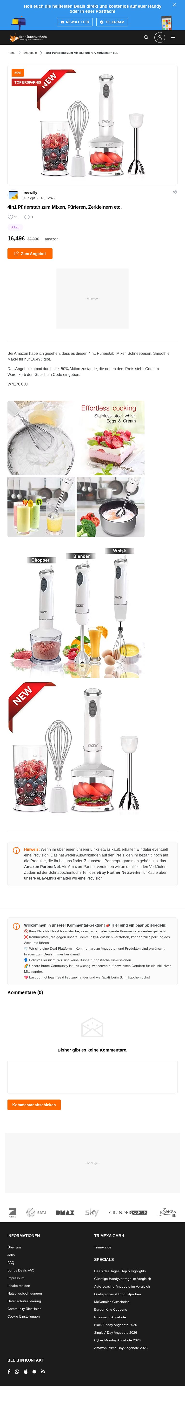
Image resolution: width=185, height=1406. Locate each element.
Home (11, 53)
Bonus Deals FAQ (20, 1270)
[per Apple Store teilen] (26, 1371)
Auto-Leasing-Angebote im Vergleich (122, 1286)
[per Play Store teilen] (34, 1371)
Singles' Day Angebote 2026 (115, 1332)
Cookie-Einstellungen (23, 1316)
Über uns (14, 1247)
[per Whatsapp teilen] (17, 1371)
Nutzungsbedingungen (24, 1293)
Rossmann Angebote (110, 1317)
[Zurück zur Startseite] (28, 37)
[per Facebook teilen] (8, 1371)
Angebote (30, 53)
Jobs (11, 1255)
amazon (52, 239)
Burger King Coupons (110, 1309)
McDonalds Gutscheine (112, 1302)
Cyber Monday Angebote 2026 (117, 1340)
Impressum (16, 1278)
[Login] (159, 37)
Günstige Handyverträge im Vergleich (122, 1279)
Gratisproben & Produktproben (117, 1294)
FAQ (10, 1263)
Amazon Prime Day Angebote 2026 (121, 1348)
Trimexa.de (102, 1247)
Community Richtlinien (24, 1309)
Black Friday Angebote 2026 (115, 1325)
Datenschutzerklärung (24, 1301)
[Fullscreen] (76, 469)
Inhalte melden (18, 1286)
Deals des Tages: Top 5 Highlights (120, 1271)
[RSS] (43, 1371)
